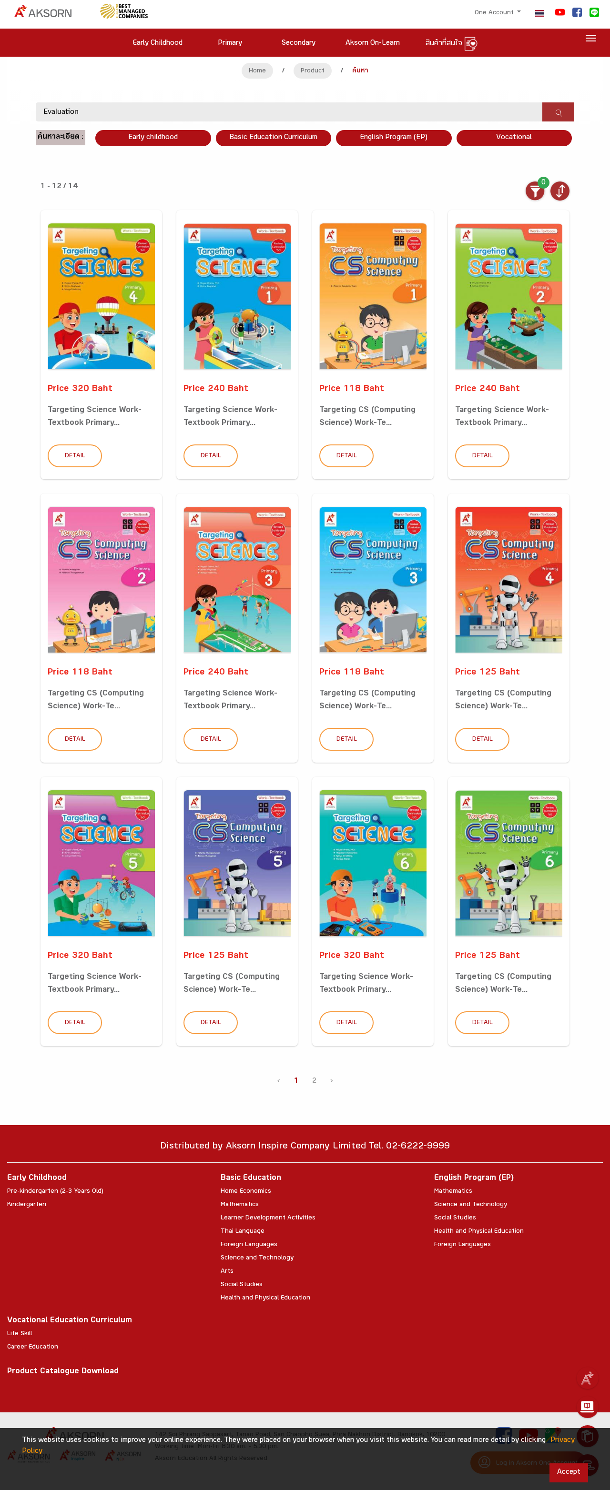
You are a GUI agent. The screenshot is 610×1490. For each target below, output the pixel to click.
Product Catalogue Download (63, 1372)
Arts (227, 1272)
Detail (75, 456)
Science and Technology (257, 1258)
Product (313, 71)
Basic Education (251, 1178)
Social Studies (242, 1285)
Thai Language (242, 1232)
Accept (568, 1473)
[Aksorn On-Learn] (588, 1407)
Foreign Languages (249, 1245)
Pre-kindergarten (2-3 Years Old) (55, 1192)
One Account (495, 13)
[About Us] (588, 1378)
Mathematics (240, 1205)
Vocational (514, 138)
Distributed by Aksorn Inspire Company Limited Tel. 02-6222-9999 (305, 1147)
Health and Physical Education (265, 1298)
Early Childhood (37, 1178)
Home (257, 71)
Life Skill (19, 1334)
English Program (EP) (393, 138)
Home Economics (246, 1192)
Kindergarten (26, 1205)
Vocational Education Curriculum (69, 1321)
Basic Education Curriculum (273, 138)
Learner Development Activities (268, 1218)
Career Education (32, 1347)
